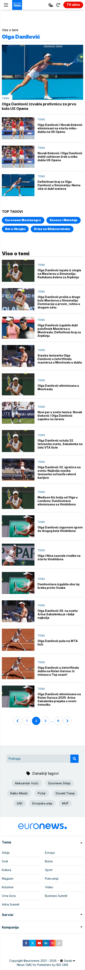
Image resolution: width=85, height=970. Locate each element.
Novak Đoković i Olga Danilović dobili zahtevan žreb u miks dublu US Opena (60, 156)
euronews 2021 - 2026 (41, 960)
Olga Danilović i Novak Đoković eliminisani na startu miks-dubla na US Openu (60, 128)
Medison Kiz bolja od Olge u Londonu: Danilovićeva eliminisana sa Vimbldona (58, 501)
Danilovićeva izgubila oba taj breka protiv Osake (58, 585)
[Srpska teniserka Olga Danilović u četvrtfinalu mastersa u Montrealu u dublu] (18, 356)
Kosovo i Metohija (63, 220)
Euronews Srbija (59, 783)
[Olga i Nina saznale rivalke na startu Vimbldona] (18, 555)
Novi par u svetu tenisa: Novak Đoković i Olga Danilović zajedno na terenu (60, 415)
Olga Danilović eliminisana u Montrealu (58, 387)
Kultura (6, 870)
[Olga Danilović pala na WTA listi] (18, 640)
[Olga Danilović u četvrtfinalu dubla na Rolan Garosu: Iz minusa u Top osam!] (18, 668)
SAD (19, 803)
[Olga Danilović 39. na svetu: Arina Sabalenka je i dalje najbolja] (18, 611)
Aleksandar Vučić (27, 783)
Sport (48, 870)
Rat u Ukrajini (15, 229)
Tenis (5, 98)
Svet (5, 861)
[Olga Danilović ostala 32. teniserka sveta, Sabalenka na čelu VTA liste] (18, 441)
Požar (42, 793)
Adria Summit (10, 904)
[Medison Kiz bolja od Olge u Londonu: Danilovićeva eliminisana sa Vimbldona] (18, 498)
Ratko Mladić (19, 793)
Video (49, 887)
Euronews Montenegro (23, 220)
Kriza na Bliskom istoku (52, 229)
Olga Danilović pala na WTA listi (58, 642)
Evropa (50, 852)
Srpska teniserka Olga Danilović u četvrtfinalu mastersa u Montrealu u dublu (60, 359)
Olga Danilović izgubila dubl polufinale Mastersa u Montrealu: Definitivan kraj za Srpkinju (59, 330)
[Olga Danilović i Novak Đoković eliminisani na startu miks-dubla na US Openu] (18, 128)
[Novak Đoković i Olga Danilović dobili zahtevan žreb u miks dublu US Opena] (18, 157)
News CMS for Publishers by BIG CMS (42, 965)
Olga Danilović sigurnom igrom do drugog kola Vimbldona (60, 529)
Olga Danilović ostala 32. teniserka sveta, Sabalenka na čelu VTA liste (60, 444)
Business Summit (56, 896)
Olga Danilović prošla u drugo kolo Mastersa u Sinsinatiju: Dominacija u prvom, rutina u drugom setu (59, 302)
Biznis (49, 861)
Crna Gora (9, 896)
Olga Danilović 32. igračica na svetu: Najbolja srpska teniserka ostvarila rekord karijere (59, 472)
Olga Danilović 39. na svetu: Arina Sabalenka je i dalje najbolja (58, 614)
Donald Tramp (65, 793)
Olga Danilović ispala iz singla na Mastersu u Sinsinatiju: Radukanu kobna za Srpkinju (59, 273)
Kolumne (7, 887)
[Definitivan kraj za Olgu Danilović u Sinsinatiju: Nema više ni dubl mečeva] (18, 185)
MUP (65, 803)
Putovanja (51, 878)
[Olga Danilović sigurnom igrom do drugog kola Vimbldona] (18, 526)
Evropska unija (42, 803)
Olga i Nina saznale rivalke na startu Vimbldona (59, 557)
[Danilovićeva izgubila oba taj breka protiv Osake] (18, 583)
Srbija (5, 852)
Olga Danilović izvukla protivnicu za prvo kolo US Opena (39, 106)
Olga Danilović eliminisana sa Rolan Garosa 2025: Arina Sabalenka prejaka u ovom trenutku (59, 699)
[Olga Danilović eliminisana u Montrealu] (18, 384)
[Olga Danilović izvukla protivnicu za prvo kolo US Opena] (42, 72)
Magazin (7, 878)
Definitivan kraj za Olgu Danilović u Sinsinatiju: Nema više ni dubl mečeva (59, 185)
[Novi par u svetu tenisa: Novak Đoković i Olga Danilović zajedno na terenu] (18, 413)
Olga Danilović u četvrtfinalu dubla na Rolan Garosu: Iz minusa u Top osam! (58, 671)
